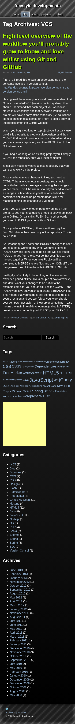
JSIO (6, 385)
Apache (13, 361)
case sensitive (38, 362)
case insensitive (25, 362)
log (25, 14)
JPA (56, 379)
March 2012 (17, 605)
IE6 (70, 373)
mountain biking (35, 386)
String (48, 391)
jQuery (65, 379)
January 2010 (18, 675)
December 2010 (20, 648)
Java (26, 379)
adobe (5, 362)
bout (34, 14)
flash (68, 366)
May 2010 (16, 667)
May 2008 (16, 695)
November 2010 (20, 652)
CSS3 (16, 366)
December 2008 (20, 683)
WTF (43, 396)
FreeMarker (12, 373)
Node (53, 385)
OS (12, 523)
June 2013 (16, 570)
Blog (13, 468)
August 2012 (17, 593)
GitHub (43, 318)
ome (16, 14)
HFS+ (39, 373)
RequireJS (9, 391)
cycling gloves (28, 366)
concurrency (62, 361)
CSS (7, 366)
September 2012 (20, 589)
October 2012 (18, 585)
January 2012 (18, 609)
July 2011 (16, 620)
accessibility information (17, 712)
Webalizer (8, 396)
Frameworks (17, 491)
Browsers (15, 472)
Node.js (14, 519)
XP (48, 396)
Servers (14, 534)
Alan (29, 72)
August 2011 (17, 617)
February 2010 (19, 671)
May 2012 (16, 597)
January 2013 (18, 577)
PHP (67, 386)
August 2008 (17, 691)
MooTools (24, 386)
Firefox (61, 366)
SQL (12, 546)
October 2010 (18, 656)
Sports (14, 538)
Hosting (14, 503)
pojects (46, 14)
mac (17, 386)
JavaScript (41, 380)
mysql (46, 385)
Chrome (50, 361)
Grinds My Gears (20, 499)
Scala (27, 391)
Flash (13, 488)
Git (37, 318)
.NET (13, 464)
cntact (58, 14)
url (54, 391)
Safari (19, 391)
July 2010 (16, 663)
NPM (60, 385)
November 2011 (19, 613)
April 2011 (16, 632)
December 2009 (20, 679)
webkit (18, 396)
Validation (62, 391)
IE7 (4, 380)
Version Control (19, 318)
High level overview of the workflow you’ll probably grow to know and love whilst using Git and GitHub (37, 51)
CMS (13, 476)
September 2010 (20, 660)
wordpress (31, 396)
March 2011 (17, 636)
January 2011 (18, 644)
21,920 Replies (65, 72)
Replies (60, 318)
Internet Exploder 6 (14, 380)
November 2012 (20, 581)
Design (14, 484)
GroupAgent (30, 372)
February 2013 (19, 573)
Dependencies (46, 366)
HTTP (64, 372)
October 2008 (18, 687)
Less (12, 385)
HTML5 (51, 373)
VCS (49, 318)
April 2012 (16, 601)
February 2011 (19, 640)
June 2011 (16, 624)
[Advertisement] (24, 424)
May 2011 (16, 628)
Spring (37, 391)
